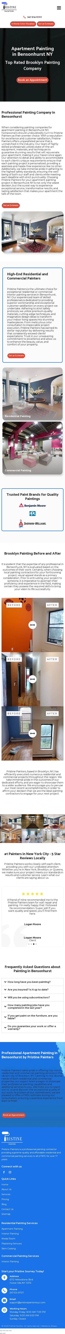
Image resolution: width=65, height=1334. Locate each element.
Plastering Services (12, 1243)
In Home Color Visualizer (23, 24)
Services (6, 1194)
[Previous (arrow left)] (1, 1333)
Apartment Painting (12, 1228)
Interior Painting (10, 1233)
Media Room (8, 1238)
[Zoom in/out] (10, 1330)
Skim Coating (9, 1248)
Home (5, 1184)
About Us (6, 1189)
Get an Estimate (46, 24)
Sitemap (6, 1214)
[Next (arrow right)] (4, 1333)
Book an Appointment (32, 80)
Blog (4, 1204)
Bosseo (54, 1326)
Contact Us (7, 1209)
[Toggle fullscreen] (7, 1330)
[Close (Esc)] (1, 1330)
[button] (28, 944)
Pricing (5, 1199)
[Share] (4, 1330)
